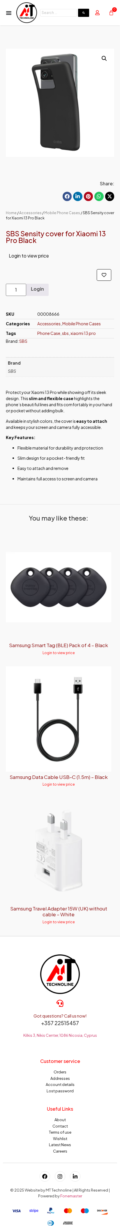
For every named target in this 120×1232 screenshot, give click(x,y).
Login (37, 289)
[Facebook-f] (45, 1176)
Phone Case (48, 333)
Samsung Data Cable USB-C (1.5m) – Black (59, 777)
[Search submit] (83, 13)
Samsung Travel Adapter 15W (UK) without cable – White (58, 911)
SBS (23, 341)
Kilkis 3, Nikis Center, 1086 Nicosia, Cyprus (60, 1035)
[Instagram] (60, 1176)
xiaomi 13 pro (83, 333)
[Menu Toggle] (9, 13)
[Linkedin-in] (75, 1176)
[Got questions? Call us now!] (60, 1003)
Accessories (30, 213)
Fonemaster (71, 1196)
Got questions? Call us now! (60, 1015)
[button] (104, 58)
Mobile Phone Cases (62, 213)
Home (11, 213)
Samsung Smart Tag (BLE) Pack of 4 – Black (58, 645)
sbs (65, 333)
